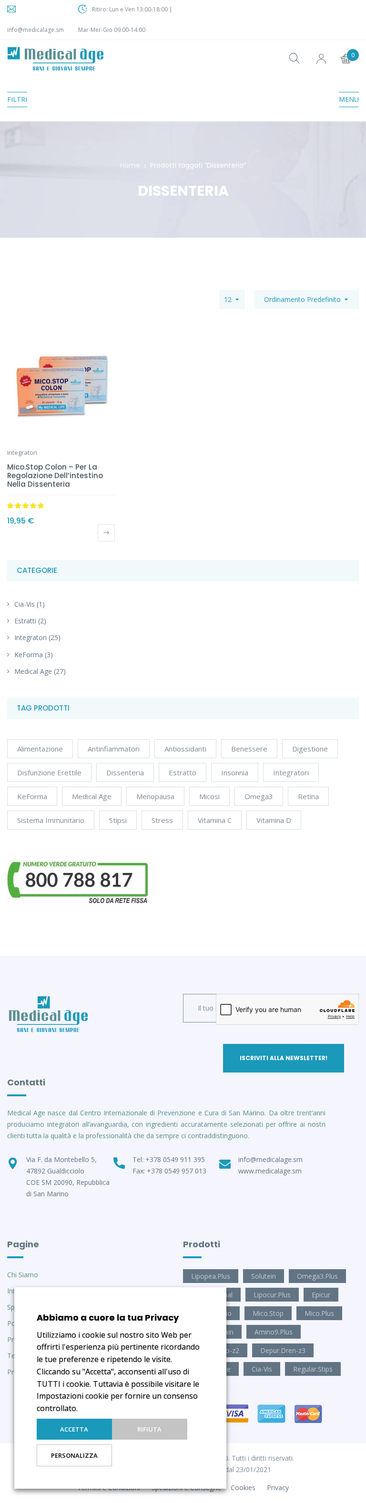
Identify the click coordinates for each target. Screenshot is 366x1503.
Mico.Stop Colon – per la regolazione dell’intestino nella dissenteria (55, 475)
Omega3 (258, 796)
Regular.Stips (313, 1368)
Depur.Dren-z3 (282, 1350)
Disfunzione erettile (49, 772)
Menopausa (155, 796)
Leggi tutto (106, 532)
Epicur (321, 1294)
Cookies (243, 1487)
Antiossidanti (185, 748)
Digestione (310, 748)
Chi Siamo (22, 1274)
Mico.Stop (268, 1313)
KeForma (28, 654)
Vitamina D (273, 820)
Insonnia (234, 772)
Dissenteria (125, 772)
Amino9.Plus (273, 1331)
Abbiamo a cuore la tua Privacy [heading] (108, 1317)
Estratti (25, 620)
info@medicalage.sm (35, 30)
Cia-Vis (24, 604)
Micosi (209, 796)
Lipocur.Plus (272, 1294)
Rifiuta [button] (149, 1429)
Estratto (182, 772)
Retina (308, 796)
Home (130, 165)
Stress (162, 820)
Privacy (278, 1487)
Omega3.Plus (317, 1276)
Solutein (263, 1276)
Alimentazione (40, 748)
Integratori (30, 637)
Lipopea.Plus (210, 1276)
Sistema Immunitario (50, 820)
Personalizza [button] (74, 1455)
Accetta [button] (74, 1429)
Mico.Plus (319, 1313)
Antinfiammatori (114, 748)
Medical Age (33, 671)
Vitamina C (215, 820)
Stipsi (118, 820)
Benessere (249, 748)
